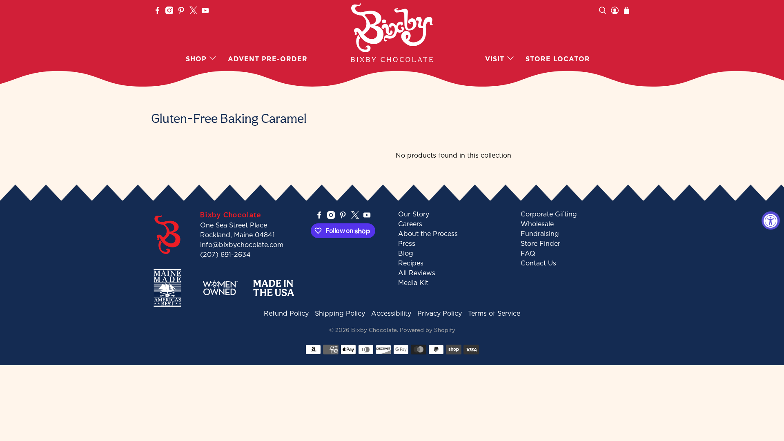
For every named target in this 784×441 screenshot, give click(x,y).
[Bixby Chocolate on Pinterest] (181, 11)
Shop (196, 58)
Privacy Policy (439, 313)
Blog (405, 253)
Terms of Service (494, 313)
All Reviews (416, 272)
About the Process (428, 233)
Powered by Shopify (427, 330)
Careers (410, 223)
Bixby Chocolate (374, 330)
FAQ (528, 253)
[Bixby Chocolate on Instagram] (169, 11)
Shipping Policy (340, 313)
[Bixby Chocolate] (392, 32)
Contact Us (538, 262)
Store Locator (558, 58)
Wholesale (537, 223)
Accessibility (391, 313)
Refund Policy (286, 313)
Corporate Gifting (549, 213)
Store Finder (540, 243)
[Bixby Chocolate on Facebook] (157, 11)
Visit (494, 58)
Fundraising (540, 233)
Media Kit (413, 282)
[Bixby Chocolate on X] (193, 11)
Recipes (410, 262)
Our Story (413, 213)
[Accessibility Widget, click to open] (771, 221)
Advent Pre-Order (267, 58)
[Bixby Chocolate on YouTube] (205, 11)
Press (406, 243)
